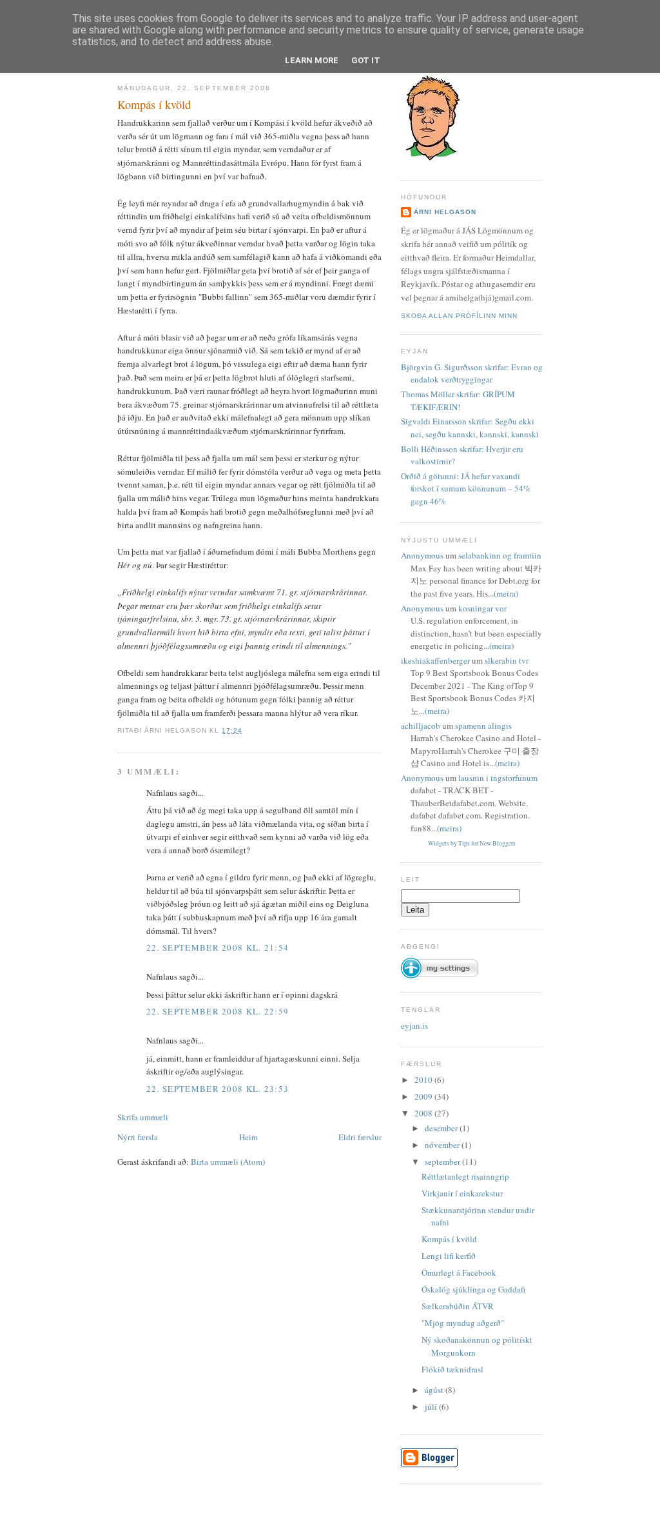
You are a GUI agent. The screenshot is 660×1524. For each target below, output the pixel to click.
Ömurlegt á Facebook (459, 1272)
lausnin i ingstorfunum (498, 778)
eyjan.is (414, 1025)
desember (442, 1128)
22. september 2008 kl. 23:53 (217, 1088)
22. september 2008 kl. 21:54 (217, 947)
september (443, 1161)
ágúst (435, 1390)
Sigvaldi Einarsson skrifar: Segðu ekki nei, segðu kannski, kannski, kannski (470, 427)
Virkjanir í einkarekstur (462, 1193)
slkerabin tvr (507, 660)
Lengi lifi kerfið (449, 1256)
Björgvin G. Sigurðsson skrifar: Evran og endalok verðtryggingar (472, 373)
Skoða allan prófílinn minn (459, 315)
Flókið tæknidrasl (452, 1369)
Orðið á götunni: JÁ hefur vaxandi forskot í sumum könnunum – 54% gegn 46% (465, 488)
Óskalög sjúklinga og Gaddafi (473, 1289)
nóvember (443, 1145)
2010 (424, 1079)
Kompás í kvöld (154, 104)
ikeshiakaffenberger (435, 660)
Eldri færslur (360, 1137)
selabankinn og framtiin (499, 555)
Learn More (311, 60)
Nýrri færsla (137, 1137)
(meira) (506, 593)
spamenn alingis (483, 725)
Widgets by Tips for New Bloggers (472, 843)
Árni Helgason (445, 211)
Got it (365, 60)
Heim (248, 1137)
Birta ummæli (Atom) (228, 1161)
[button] (439, 962)
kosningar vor (482, 608)
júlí (432, 1406)
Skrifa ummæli (142, 1117)
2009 (424, 1096)
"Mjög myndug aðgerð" (463, 1323)
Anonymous (422, 555)
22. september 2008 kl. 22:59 (217, 1011)
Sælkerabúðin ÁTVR (458, 1306)
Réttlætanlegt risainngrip (465, 1176)
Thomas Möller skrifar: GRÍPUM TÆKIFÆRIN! (458, 400)
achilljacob (420, 725)
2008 (424, 1113)
